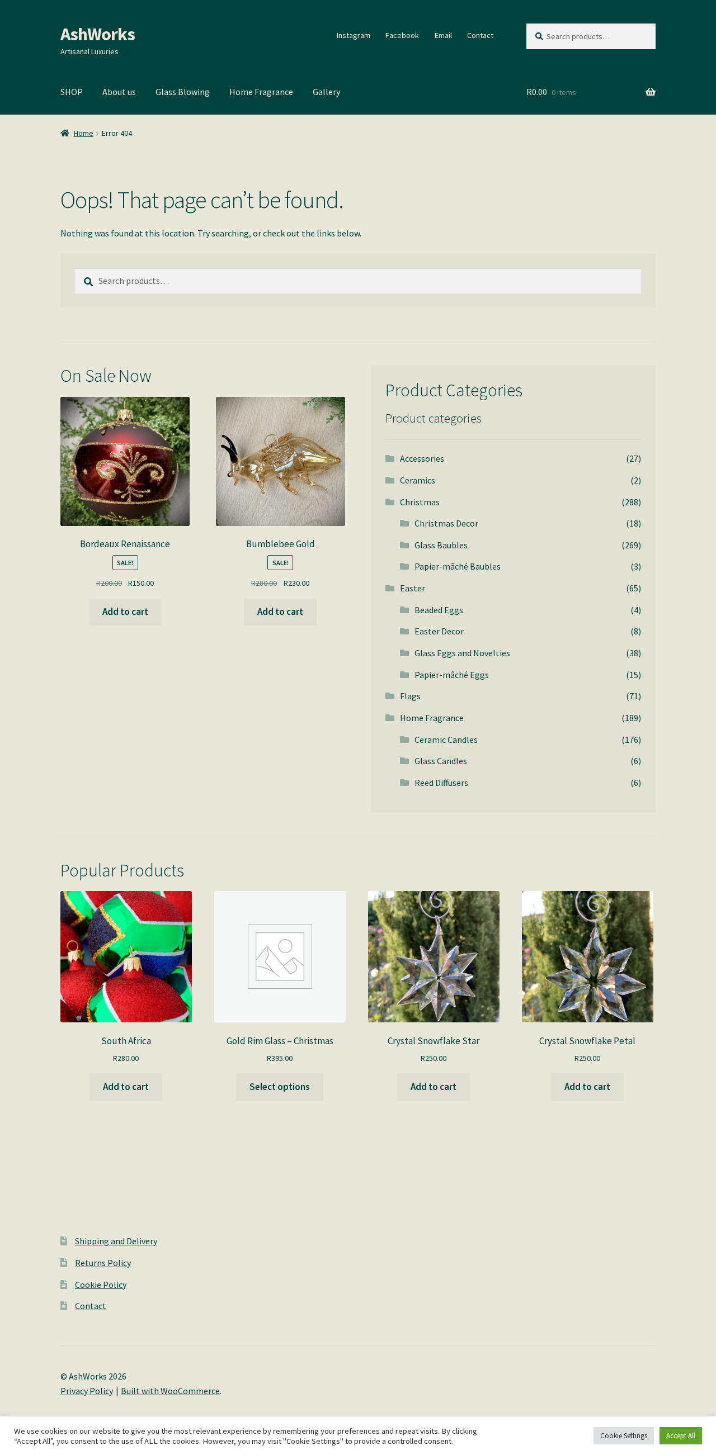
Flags (410, 696)
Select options (279, 1086)
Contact (480, 35)
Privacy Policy (86, 1390)
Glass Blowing (183, 91)
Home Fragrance (261, 91)
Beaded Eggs (438, 609)
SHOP (71, 91)
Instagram (353, 35)
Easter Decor (439, 631)
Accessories (422, 458)
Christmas (420, 502)
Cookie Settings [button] (623, 1435)
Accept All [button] (680, 1435)
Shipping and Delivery (116, 1241)
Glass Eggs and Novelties (462, 652)
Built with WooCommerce (170, 1390)
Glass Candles (440, 760)
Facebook (402, 35)
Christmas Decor (446, 523)
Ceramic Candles (446, 739)
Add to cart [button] (125, 611)
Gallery (326, 91)
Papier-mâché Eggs (451, 674)
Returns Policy (103, 1262)
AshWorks (97, 34)
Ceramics (417, 480)
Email (443, 35)
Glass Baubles (441, 545)
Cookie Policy (100, 1284)
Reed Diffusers (441, 782)
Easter (412, 588)
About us (119, 91)
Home (83, 133)
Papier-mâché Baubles (457, 566)
